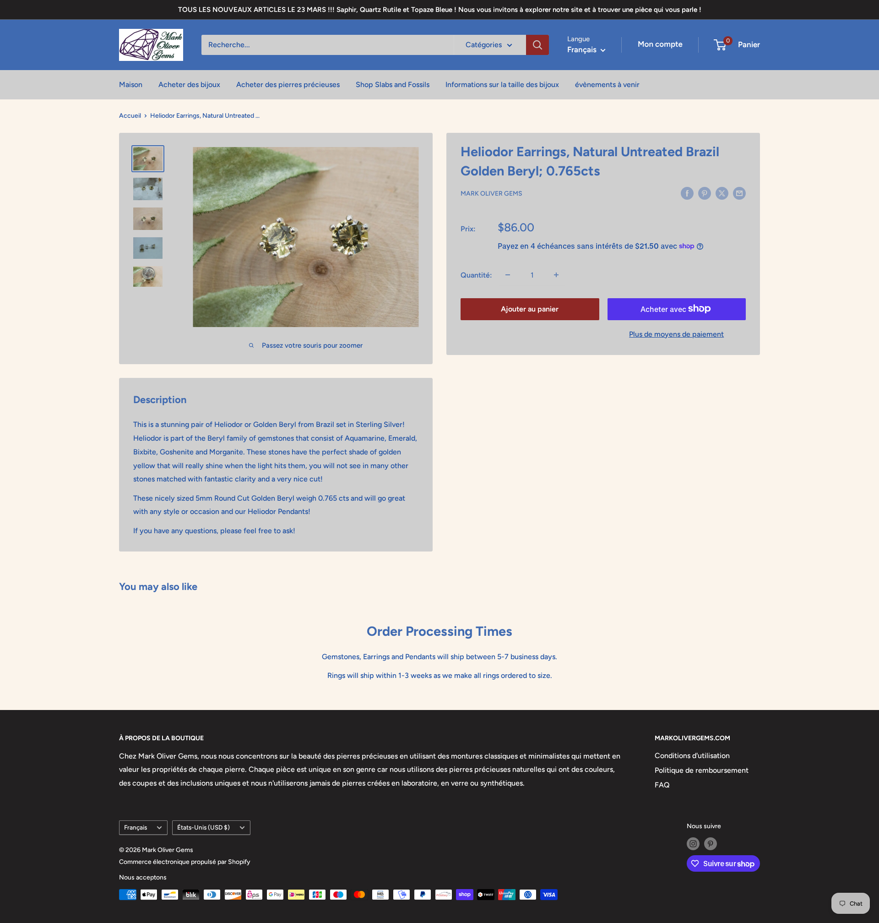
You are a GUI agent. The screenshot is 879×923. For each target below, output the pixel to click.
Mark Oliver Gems (491, 193)
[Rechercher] (537, 45)
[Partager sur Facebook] (687, 193)
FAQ (662, 785)
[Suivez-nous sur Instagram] (693, 843)
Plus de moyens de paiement (676, 333)
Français (135, 827)
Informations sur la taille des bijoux (502, 84)
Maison (130, 84)
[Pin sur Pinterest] (704, 193)
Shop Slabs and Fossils (392, 84)
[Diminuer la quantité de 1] (507, 274)
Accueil (130, 116)
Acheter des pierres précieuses (288, 84)
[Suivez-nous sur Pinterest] (710, 843)
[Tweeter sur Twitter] (722, 193)
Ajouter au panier (530, 308)
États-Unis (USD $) (203, 827)
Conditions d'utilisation (692, 755)
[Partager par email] (739, 193)
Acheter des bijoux (189, 84)
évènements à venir (607, 84)
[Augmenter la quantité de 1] (556, 274)
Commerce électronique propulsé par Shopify (184, 862)
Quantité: (476, 274)
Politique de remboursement (702, 770)
